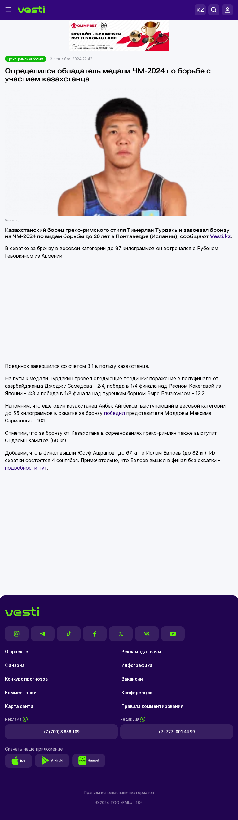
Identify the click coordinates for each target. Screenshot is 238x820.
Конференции (136, 692)
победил (114, 413)
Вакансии (132, 678)
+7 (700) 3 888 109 (61, 731)
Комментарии (20, 692)
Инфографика (136, 665)
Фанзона (15, 665)
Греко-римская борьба (25, 59)
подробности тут (26, 468)
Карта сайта (19, 706)
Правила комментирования (152, 706)
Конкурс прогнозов (26, 678)
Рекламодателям (141, 651)
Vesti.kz (220, 236)
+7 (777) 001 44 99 (176, 731)
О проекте (16, 651)
